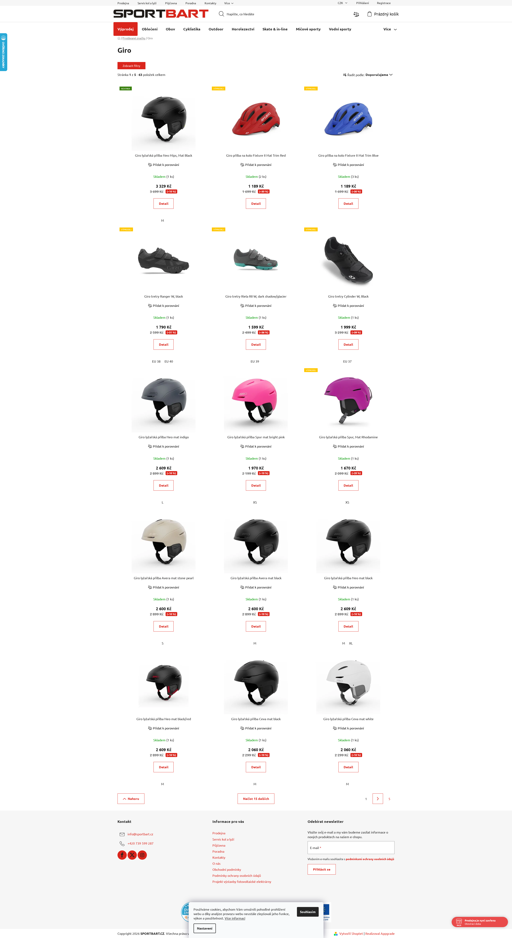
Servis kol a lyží (147, 3)
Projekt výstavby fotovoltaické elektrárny (241, 881)
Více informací (235, 918)
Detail (163, 203)
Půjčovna (171, 3)
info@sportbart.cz (140, 834)
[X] (132, 855)
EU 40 (169, 361)
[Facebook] (122, 855)
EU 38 (156, 361)
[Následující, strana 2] (378, 798)
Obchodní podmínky (226, 869)
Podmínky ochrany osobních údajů (236, 875)
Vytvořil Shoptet (351, 933)
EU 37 (347, 361)
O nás (216, 863)
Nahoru (133, 798)
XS (255, 502)
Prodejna (123, 3)
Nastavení (204, 928)
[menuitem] (125, 29)
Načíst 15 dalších (256, 798)
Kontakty (210, 3)
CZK (341, 3)
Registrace (384, 3)
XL (351, 643)
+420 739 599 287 (140, 843)
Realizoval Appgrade (380, 933)
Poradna (190, 3)
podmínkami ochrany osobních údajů (370, 859)
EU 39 (255, 361)
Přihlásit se (321, 869)
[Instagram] (142, 855)
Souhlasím (308, 912)
